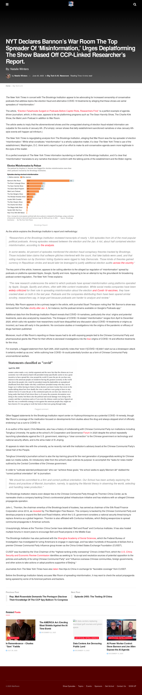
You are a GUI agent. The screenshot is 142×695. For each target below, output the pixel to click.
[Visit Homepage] (71, 4)
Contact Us (121, 686)
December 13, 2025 (81, 650)
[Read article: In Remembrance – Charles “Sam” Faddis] (20, 630)
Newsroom (64, 75)
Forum (86, 432)
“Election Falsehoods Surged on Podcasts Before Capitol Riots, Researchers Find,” (58, 110)
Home (8, 86)
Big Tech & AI (53, 75)
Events (89, 686)
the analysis (47, 245)
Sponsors (98, 686)
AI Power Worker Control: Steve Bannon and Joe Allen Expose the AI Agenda (121, 646)
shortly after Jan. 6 (38, 308)
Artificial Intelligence (86, 638)
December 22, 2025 (48, 632)
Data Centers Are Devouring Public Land (87, 645)
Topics (80, 686)
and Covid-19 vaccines (105, 290)
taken (56, 569)
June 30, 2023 (38, 75)
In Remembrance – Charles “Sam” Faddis (19, 645)
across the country (123, 262)
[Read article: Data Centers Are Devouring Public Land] (88, 630)
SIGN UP (132, 686)
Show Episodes (69, 686)
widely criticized (17, 290)
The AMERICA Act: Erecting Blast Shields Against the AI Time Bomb (54, 625)
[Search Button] (134, 4)
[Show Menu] (7, 4)
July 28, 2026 (12, 650)
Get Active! (109, 686)
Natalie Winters (20, 75)
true (89, 338)
